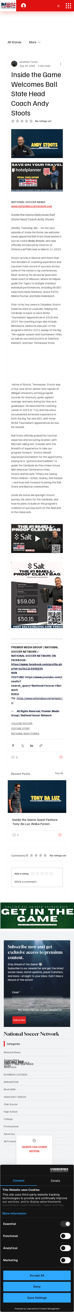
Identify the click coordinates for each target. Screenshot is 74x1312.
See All (59, 773)
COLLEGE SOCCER (21, 723)
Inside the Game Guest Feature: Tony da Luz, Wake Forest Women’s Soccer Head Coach (35, 821)
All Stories (14, 42)
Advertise (9, 1133)
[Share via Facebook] (13, 745)
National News (12, 1052)
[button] (58, 4)
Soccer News (11, 1059)
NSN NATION (11, 1081)
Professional (11, 1126)
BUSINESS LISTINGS (15, 1074)
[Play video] (37, 538)
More (32, 42)
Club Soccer (11, 1104)
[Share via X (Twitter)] (22, 745)
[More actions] (60, 63)
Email (16, 987)
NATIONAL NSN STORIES (25, 733)
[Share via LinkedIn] (31, 745)
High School (10, 1111)
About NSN (10, 1067)
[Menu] (68, 5)
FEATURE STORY (20, 728)
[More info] (34, 1141)
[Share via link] (41, 745)
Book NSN (9, 1089)
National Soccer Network (31, 1034)
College (8, 1118)
